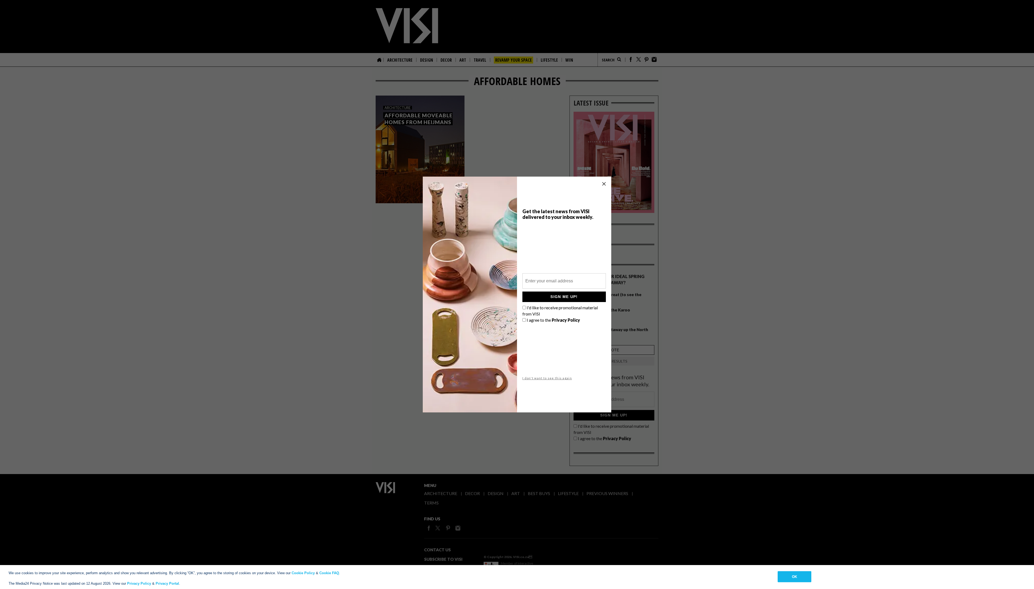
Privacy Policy (139, 583)
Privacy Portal (167, 583)
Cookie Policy (303, 573)
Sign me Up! (564, 296)
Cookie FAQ (329, 573)
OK (794, 576)
